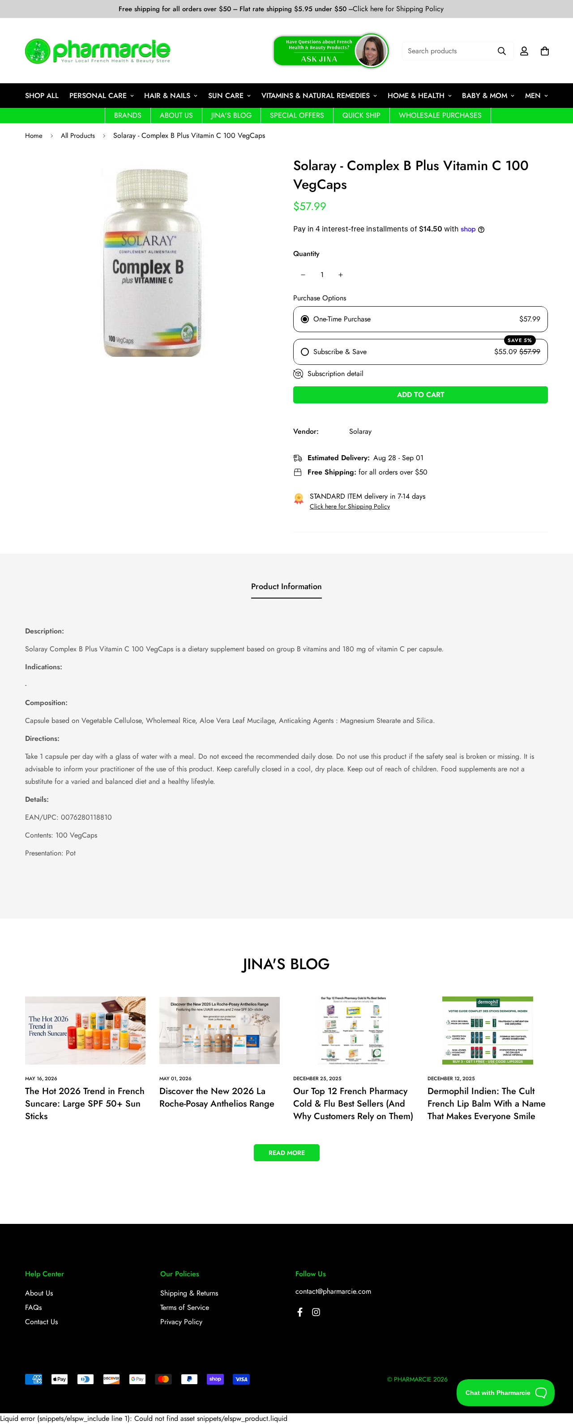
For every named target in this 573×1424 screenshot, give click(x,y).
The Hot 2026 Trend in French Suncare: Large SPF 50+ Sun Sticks (85, 1104)
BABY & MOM (484, 95)
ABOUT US (176, 115)
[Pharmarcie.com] (98, 51)
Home (34, 136)
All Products (78, 136)
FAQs (33, 1307)
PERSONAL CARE (98, 95)
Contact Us (41, 1322)
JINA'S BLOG (231, 115)
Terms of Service (184, 1307)
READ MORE (287, 1152)
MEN (533, 95)
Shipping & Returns (189, 1293)
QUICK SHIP (361, 115)
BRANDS (127, 115)
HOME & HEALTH (416, 95)
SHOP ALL (42, 95)
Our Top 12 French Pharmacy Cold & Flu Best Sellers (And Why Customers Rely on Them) (353, 1104)
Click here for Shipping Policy (398, 8)
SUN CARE (226, 95)
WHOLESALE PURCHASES (440, 115)
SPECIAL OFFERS (297, 115)
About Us (39, 1293)
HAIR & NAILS (167, 95)
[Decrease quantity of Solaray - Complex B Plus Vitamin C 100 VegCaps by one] (303, 275)
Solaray (360, 431)
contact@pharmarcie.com (333, 1291)
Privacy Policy (181, 1322)
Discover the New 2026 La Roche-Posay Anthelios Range (216, 1097)
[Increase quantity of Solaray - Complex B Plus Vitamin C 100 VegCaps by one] (341, 275)
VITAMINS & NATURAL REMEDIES (315, 95)
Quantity (306, 253)
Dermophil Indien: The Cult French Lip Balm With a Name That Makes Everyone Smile (487, 1104)
